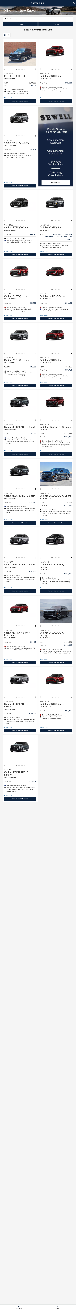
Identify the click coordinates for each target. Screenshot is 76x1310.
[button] (35, 69)
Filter (57, 24)
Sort (21, 24)
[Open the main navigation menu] (3, 3)
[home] (38, 3)
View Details (8, 98)
